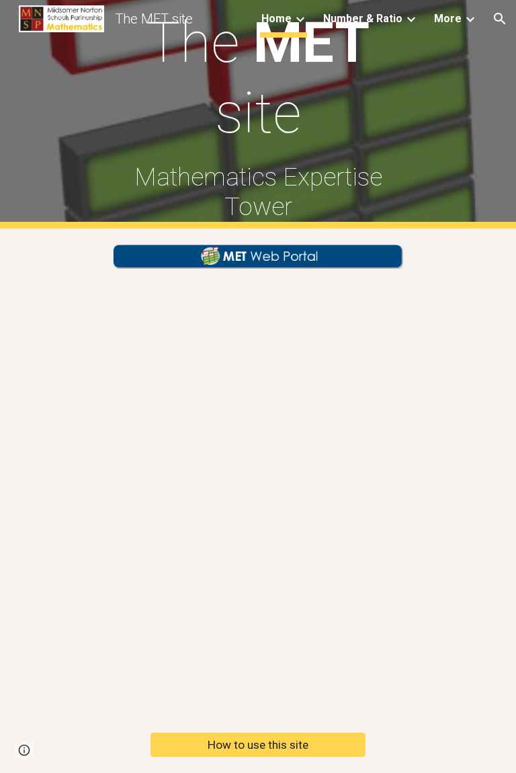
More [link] (448, 18)
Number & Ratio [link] (362, 18)
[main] (257, 114)
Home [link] (276, 18)
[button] (500, 19)
